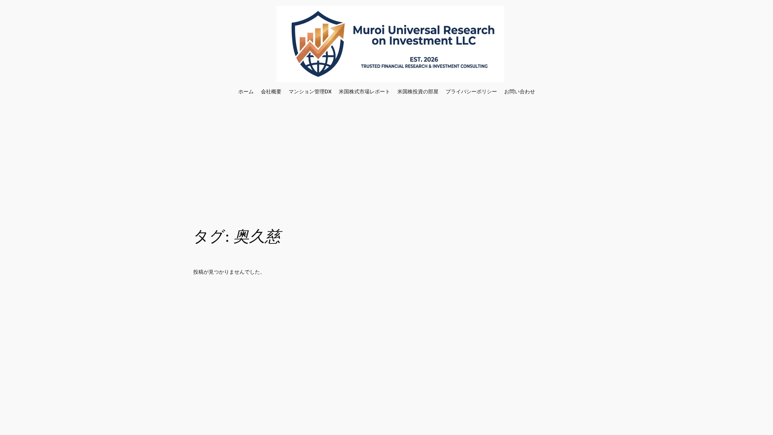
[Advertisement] (386, 149)
